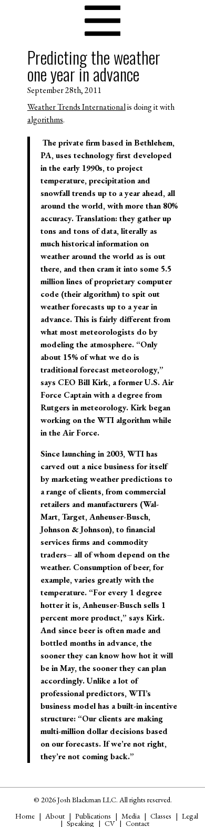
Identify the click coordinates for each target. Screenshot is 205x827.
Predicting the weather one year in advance (93, 65)
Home (25, 816)
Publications (93, 816)
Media (130, 816)
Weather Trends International (76, 106)
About (55, 816)
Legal (190, 816)
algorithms (45, 119)
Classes (160, 816)
